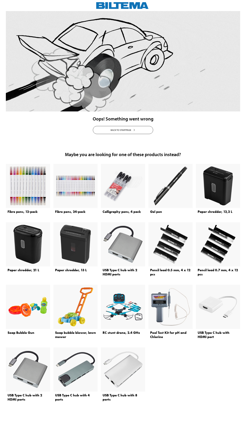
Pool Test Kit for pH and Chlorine (168, 334)
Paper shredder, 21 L (23, 270)
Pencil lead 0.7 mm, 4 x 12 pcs (218, 272)
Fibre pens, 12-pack (23, 211)
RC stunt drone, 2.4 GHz (121, 332)
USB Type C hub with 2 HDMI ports (120, 272)
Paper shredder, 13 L (71, 270)
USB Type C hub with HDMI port (213, 334)
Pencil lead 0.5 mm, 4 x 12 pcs (170, 272)
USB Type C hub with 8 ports (120, 397)
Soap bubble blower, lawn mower (75, 334)
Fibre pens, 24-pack (70, 211)
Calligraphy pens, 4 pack (122, 211)
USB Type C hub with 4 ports (72, 397)
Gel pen (156, 211)
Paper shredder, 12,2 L (215, 211)
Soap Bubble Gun (21, 332)
